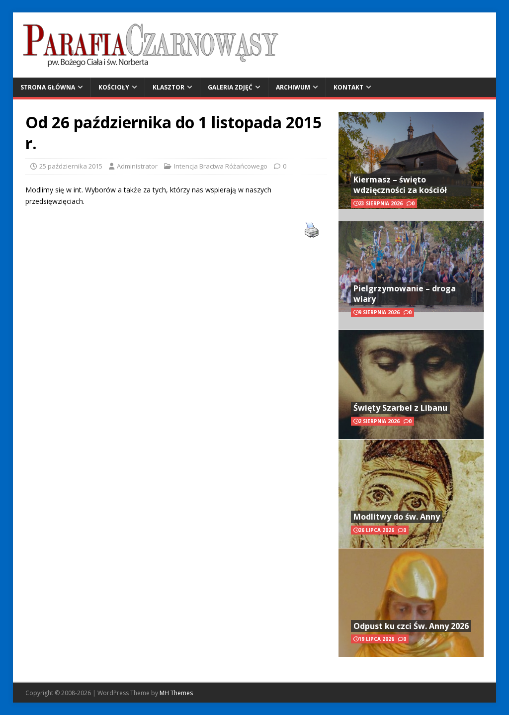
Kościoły (113, 87)
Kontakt (348, 87)
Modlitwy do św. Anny (396, 516)
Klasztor (168, 87)
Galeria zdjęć (230, 87)
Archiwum (293, 87)
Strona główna (47, 87)
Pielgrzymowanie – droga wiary (404, 293)
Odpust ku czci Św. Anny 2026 (411, 626)
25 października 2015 (70, 166)
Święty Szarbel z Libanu (400, 407)
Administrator (137, 166)
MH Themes (176, 693)
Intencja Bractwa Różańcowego (220, 166)
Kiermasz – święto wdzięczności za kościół (400, 184)
